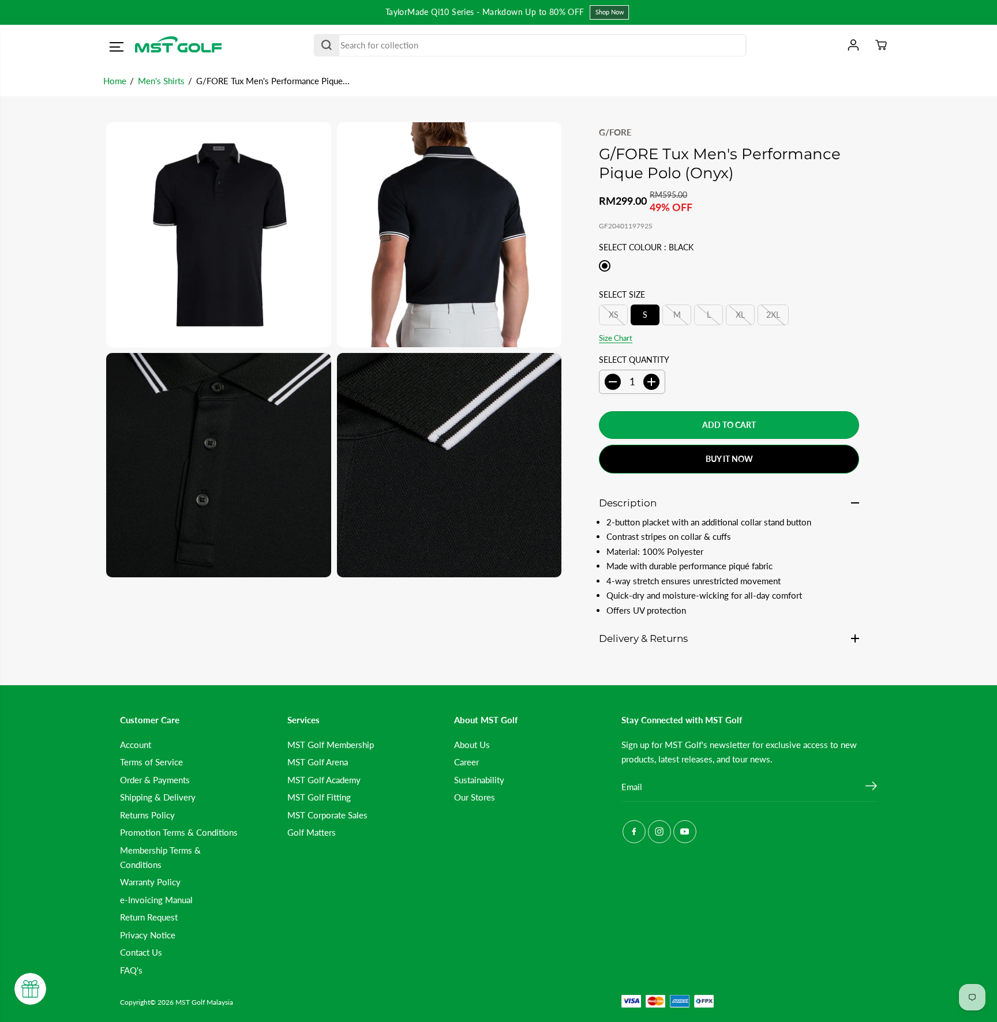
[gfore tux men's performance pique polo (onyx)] (218, 234)
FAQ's (131, 970)
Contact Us (141, 952)
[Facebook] (634, 831)
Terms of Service (151, 762)
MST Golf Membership (330, 744)
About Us (472, 744)
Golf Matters (311, 832)
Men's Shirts (161, 81)
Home (114, 81)
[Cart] (881, 45)
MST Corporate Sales (327, 815)
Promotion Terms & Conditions (179, 832)
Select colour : (646, 247)
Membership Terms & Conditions (160, 857)
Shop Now (603, 12)
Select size (622, 294)
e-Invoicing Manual (156, 900)
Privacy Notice (147, 935)
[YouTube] (685, 831)
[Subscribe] (871, 787)
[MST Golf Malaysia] (178, 45)
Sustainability (479, 780)
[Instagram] (659, 831)
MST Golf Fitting (319, 797)
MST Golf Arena (317, 762)
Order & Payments (155, 780)
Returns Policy (147, 815)
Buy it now (729, 459)
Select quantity (634, 360)
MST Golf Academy (324, 780)
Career (466, 762)
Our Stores (474, 797)
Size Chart (615, 338)
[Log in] (853, 45)
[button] (116, 46)
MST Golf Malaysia (204, 1002)
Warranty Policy (150, 882)
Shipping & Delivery (158, 797)
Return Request (149, 917)
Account (135, 744)
